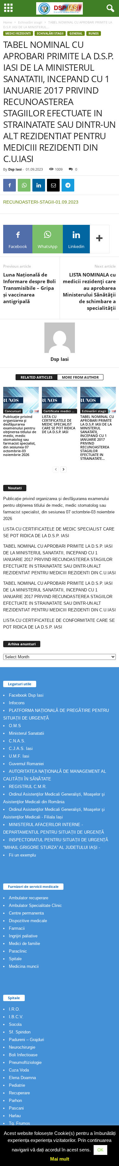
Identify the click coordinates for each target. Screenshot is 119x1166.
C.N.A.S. (17, 741)
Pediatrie (17, 1085)
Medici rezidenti (18, 33)
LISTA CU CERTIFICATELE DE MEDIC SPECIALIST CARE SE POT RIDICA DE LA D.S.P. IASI (58, 424)
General (76, 33)
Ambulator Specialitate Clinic (35, 905)
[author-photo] (59, 337)
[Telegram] (68, 185)
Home (7, 22)
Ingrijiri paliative (23, 936)
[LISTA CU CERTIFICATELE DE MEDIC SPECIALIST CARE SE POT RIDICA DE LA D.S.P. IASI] (59, 400)
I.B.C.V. (16, 1016)
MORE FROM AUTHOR (80, 377)
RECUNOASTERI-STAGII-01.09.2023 (40, 202)
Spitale (15, 958)
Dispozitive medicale (28, 920)
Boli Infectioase (23, 1054)
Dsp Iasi (15, 169)
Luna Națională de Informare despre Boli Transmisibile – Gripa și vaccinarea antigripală (29, 287)
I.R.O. (14, 1009)
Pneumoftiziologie (25, 1062)
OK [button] (100, 1150)
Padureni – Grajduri (26, 1039)
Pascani (16, 1108)
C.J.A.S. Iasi (21, 748)
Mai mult (59, 1159)
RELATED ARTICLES (36, 377)
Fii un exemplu (22, 855)
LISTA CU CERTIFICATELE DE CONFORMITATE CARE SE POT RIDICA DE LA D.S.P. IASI (59, 623)
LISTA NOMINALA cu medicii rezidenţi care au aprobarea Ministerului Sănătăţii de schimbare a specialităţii (89, 291)
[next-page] (63, 469)
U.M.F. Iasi (19, 756)
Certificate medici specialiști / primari (60, 411)
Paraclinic (18, 951)
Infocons (17, 702)
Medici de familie (24, 943)
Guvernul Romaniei (26, 763)
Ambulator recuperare (28, 898)
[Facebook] (9, 185)
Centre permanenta (26, 913)
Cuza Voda (19, 1070)
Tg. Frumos (19, 1123)
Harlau (15, 1115)
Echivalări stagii (30, 22)
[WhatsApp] (24, 185)
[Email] (53, 185)
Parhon (15, 1100)
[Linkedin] (38, 185)
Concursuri (13, 411)
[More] (99, 239)
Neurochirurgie (22, 1047)
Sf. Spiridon (19, 1032)
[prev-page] (56, 469)
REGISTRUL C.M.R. (28, 786)
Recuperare (19, 1093)
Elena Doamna (22, 1077)
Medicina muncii (24, 966)
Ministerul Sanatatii (26, 733)
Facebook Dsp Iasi (26, 695)
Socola (15, 1024)
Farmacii (17, 928)
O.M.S (15, 725)
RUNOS (94, 33)
